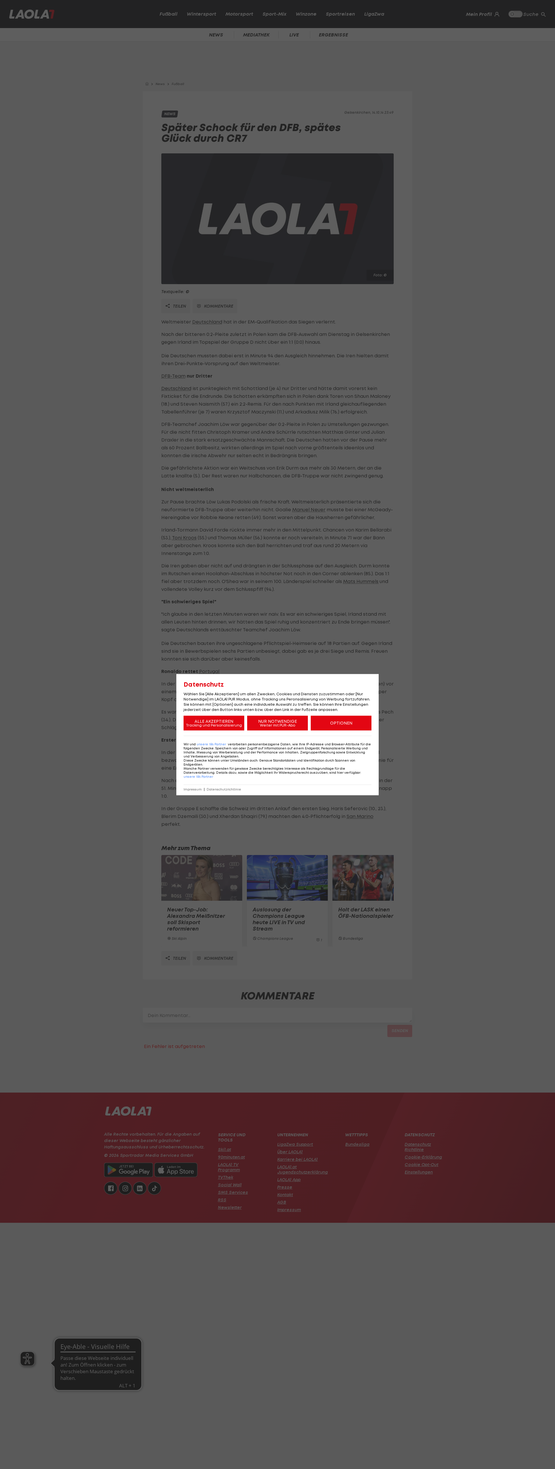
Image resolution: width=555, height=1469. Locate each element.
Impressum (193, 789)
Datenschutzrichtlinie (224, 789)
